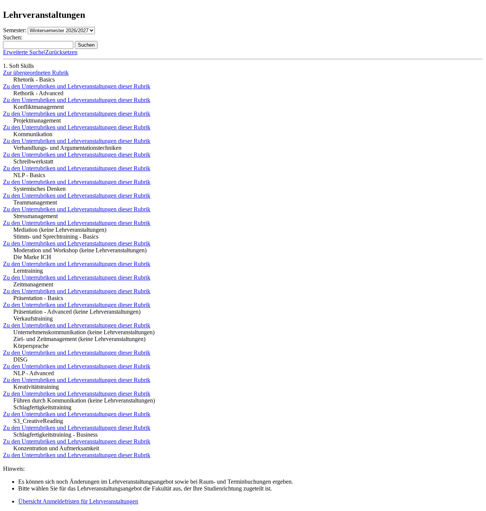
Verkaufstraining (33, 318)
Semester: (14, 30)
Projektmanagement (37, 120)
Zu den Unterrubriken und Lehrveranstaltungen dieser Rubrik (76, 86)
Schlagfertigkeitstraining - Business (55, 434)
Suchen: (12, 37)
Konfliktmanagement (38, 107)
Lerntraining (28, 270)
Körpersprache (31, 346)
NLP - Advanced (33, 373)
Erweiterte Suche (23, 52)
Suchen (86, 45)
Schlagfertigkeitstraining (42, 407)
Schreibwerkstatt (33, 161)
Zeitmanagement (33, 284)
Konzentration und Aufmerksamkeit (56, 448)
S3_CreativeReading (38, 421)
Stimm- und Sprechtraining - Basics (55, 236)
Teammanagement (35, 202)
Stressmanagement (35, 216)
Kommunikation (32, 134)
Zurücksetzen (61, 52)
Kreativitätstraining (36, 387)
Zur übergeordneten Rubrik (36, 72)
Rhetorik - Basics (34, 79)
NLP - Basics (29, 175)
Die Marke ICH (32, 257)
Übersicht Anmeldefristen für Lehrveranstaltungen (78, 501)
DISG (20, 359)
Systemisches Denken (39, 189)
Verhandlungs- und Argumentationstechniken (67, 148)
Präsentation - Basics (38, 298)
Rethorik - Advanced (38, 93)
